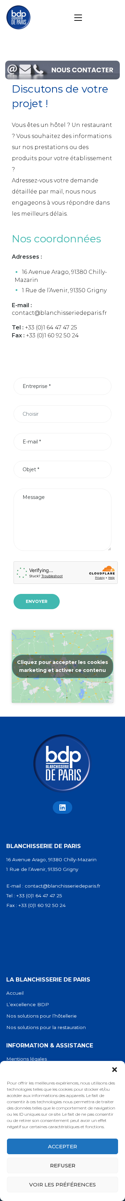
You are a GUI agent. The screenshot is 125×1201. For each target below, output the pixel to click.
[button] (114, 1069)
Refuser (62, 1165)
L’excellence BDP (27, 1004)
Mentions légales (26, 1059)
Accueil (15, 993)
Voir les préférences (62, 1184)
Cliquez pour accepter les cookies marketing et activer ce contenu (62, 666)
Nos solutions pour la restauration (46, 1027)
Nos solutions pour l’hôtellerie (41, 1016)
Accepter (62, 1146)
